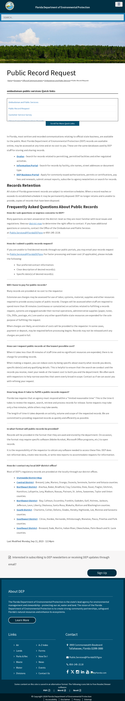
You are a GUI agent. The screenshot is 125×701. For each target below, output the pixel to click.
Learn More (22, 620)
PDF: (45, 690)
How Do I (43, 656)
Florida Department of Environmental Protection (62, 7)
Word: (61, 690)
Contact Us (44, 673)
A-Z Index (43, 645)
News (41, 662)
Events (42, 667)
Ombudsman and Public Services (57, 80)
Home (9, 80)
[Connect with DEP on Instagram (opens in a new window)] (78, 671)
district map (35, 223)
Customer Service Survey (20, 114)
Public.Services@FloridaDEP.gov (26, 232)
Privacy (77, 699)
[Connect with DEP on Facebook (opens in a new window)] (68, 671)
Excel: (76, 690)
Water (19, 667)
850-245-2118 (76, 664)
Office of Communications (32, 80)
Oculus (20, 156)
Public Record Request (19, 108)
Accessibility (51, 699)
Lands (19, 650)
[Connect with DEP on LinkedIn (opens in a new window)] (83, 671)
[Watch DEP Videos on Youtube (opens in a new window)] (88, 671)
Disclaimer (65, 699)
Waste (19, 662)
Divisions (17, 80)
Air (17, 645)
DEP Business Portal (28, 174)
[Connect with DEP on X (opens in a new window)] (73, 671)
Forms (42, 650)
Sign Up (102, 573)
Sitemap (88, 699)
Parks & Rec (22, 656)
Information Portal (27, 165)
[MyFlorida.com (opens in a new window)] (99, 671)
